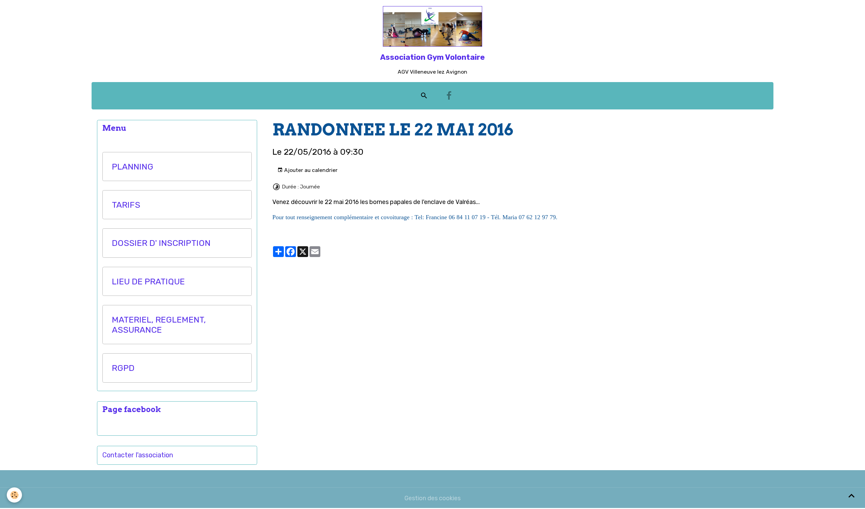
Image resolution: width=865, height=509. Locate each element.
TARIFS (126, 205)
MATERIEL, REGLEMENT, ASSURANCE (159, 324)
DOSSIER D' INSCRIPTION (161, 243)
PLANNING (132, 166)
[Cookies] (14, 495)
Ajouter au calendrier (310, 170)
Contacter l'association (137, 455)
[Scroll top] (851, 495)
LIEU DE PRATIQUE (148, 281)
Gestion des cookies (432, 498)
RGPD (123, 368)
